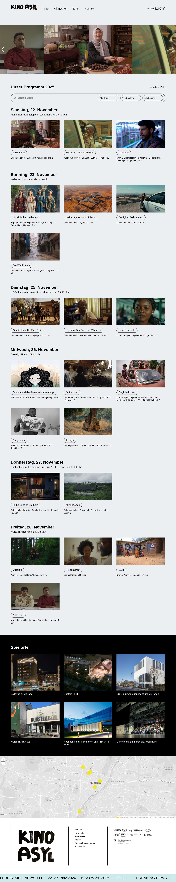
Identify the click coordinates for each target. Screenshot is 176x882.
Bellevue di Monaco (22, 179)
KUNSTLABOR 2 (20, 532)
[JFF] (162, 8)
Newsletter (80, 833)
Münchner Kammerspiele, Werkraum (69, 60)
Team (76, 8)
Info (46, 8)
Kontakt (89, 8)
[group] (88, 49)
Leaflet (121, 817)
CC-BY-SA (157, 817)
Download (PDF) (157, 87)
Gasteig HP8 (18, 354)
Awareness (80, 836)
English (150, 9)
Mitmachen (60, 8)
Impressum (80, 846)
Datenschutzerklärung (85, 843)
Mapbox (172, 817)
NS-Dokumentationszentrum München (32, 292)
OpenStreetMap (139, 817)
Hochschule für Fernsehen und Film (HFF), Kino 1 (38, 467)
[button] (3, 49)
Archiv (78, 840)
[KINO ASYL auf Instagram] (156, 8)
